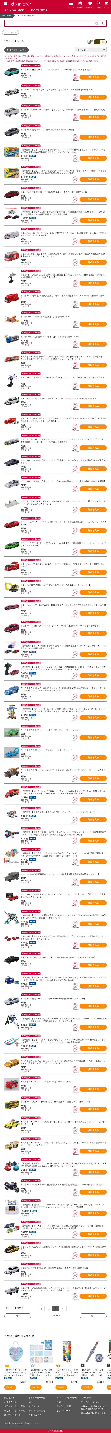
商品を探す (9, 1398)
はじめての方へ (64, 1411)
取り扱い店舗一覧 (12, 1415)
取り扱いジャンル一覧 (14, 1411)
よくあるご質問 (64, 1406)
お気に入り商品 (11, 1402)
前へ (18, 1316)
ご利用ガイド (35, 1415)
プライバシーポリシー (91, 1402)
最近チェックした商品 (14, 1406)
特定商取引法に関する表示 (93, 1413)
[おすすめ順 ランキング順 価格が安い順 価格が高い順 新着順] (90, 49)
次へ (93, 1316)
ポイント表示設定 (37, 1411)
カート (32, 1402)
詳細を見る (93, 77)
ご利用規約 (86, 1398)
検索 (102, 23)
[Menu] (5, 3)
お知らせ (61, 1402)
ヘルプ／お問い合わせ (67, 1398)
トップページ (6, 16)
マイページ (34, 1406)
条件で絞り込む (16, 50)
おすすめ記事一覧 (37, 1398)
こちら (36, 1423)
